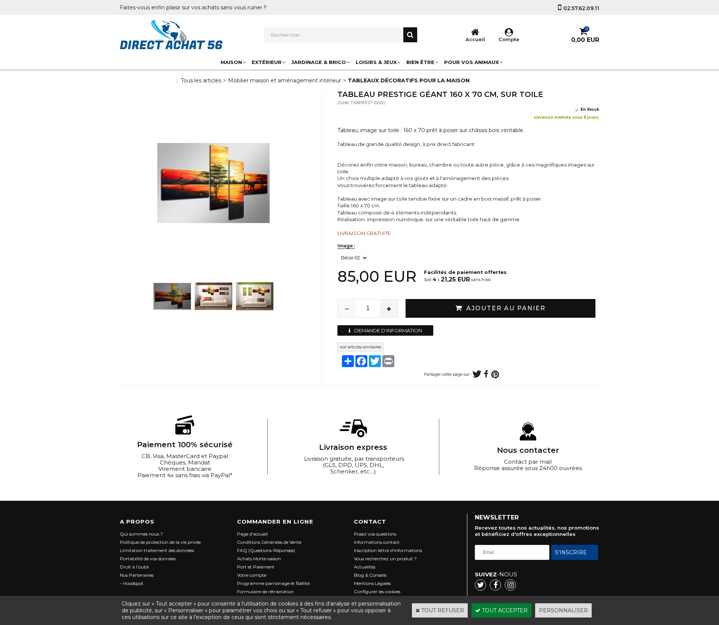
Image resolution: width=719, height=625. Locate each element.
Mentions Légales (372, 583)
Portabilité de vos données (148, 558)
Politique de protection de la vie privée (160, 542)
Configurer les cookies (377, 591)
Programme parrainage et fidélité (273, 583)
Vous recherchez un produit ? (385, 558)
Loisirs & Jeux (376, 62)
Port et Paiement (255, 567)
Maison (231, 62)
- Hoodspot (131, 583)
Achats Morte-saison (259, 558)
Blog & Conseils (370, 575)
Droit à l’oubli (134, 567)
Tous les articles (201, 80)
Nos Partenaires (137, 575)
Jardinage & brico (318, 62)
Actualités (364, 567)
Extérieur (267, 62)
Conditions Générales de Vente (269, 542)
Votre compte (251, 575)
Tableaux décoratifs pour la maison (409, 80)
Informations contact (377, 542)
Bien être (420, 62)
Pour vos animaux (471, 62)
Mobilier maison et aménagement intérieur (284, 80)
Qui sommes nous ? (141, 534)
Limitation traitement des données (157, 550)
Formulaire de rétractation (265, 591)
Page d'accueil (252, 534)
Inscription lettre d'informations (388, 550)
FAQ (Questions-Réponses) (266, 550)
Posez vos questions (375, 534)
